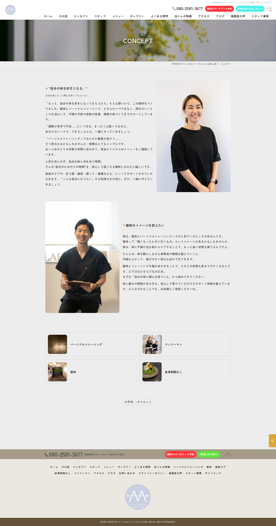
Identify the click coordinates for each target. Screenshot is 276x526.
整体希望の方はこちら (249, 8)
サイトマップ (213, 473)
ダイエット (144, 402)
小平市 (129, 402)
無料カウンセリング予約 (219, 8)
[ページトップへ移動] (228, 454)
